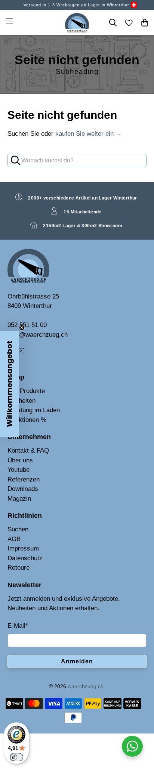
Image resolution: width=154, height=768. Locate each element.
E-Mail (17, 625)
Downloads (22, 488)
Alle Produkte (26, 390)
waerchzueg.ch (86, 686)
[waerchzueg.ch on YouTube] (20, 352)
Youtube (18, 469)
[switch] (16, 757)
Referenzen (23, 479)
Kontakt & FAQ (28, 450)
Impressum (23, 548)
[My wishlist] (129, 22)
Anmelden (77, 661)
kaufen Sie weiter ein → (88, 133)
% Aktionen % (26, 419)
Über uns (20, 460)
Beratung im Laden (33, 410)
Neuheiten (21, 400)
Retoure (18, 567)
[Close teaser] (22, 327)
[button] (9, 384)
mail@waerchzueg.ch (37, 334)
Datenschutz (25, 558)
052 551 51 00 (27, 324)
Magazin (19, 498)
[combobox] (76, 160)
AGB (14, 539)
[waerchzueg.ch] (77, 22)
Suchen (17, 529)
